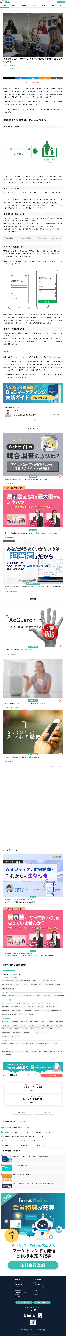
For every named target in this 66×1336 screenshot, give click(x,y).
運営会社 (17, 1294)
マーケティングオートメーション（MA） (30, 1006)
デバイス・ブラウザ (9, 68)
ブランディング (29, 1043)
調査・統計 (52, 1051)
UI (56, 1025)
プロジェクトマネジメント (42, 1043)
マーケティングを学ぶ (20, 1284)
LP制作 (30, 9)
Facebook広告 (14, 1021)
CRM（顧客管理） (16, 1010)
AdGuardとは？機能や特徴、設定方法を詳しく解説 (18, 649)
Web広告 (12, 9)
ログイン (54, 1)
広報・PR (58, 984)
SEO (1, 9)
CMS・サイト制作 (6, 1003)
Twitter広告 (24, 1021)
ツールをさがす (37, 1279)
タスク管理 (54, 1043)
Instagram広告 (34, 1021)
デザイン (57, 1029)
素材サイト (31, 1014)
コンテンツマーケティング (21, 984)
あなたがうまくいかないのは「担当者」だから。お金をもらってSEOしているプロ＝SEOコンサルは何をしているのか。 (33, 587)
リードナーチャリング (29, 995)
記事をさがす (18, 1279)
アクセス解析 (15, 1006)
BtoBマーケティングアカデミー (41, 1287)
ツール (34, 5)
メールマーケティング (7, 984)
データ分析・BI (33, 476)
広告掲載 (35, 1294)
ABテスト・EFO (21, 9)
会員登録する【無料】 (51, 1075)
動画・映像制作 (5, 1006)
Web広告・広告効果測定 (24, 980)
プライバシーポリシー (20, 1292)
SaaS (45, 1051)
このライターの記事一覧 (32, 420)
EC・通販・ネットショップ (56, 1010)
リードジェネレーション (15, 995)
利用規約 (35, 1290)
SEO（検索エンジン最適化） (33, 583)
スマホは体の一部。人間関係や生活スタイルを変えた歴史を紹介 (22, 757)
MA (27, 9)
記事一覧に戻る (22, 1113)
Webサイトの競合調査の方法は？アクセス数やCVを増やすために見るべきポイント (27, 479)
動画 (53, 5)
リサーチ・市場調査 (48, 984)
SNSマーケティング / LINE (12, 708)
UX (61, 1025)
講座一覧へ (33, 1090)
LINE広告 (51, 1021)
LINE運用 (43, 1021)
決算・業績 (33, 1051)
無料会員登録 (25, 1302)
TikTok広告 (14, 1025)
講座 (61, 5)
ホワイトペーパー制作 (47, 1029)
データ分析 (35, 9)
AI (2, 1054)
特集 (13, 5)
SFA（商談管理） (28, 1010)
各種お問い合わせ (19, 1290)
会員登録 (62, 2)
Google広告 (5, 1021)
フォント (24, 1014)
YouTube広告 (5, 1025)
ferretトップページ (44, 1113)
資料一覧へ (33, 1102)
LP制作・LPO (26, 1003)
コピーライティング (34, 1029)
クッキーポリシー (37, 1292)
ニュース (60, 1051)
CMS (16, 9)
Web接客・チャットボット (52, 1003)
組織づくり (12, 1043)
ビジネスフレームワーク (7, 1051)
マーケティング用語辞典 (21, 1287)
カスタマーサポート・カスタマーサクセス (54, 995)
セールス (39, 995)
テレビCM (22, 1025)
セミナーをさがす (19, 1282)
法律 (40, 1051)
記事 (4, 5)
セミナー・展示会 (33, 530)
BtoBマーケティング (35, 984)
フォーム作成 (16, 1003)
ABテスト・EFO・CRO (37, 1003)
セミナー (44, 5)
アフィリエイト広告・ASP (8, 988)
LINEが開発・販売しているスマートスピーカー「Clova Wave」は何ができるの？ (27, 703)
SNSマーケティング (33, 700)
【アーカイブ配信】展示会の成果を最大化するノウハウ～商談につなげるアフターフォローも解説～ (32, 533)
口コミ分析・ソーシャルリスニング (10, 1014)
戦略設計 (4, 995)
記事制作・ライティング (21, 1029)
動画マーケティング (50, 980)
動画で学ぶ (36, 1282)
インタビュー (42, 9)
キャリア (20, 1043)
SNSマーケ (6, 9)
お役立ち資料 (23, 5)
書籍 (27, 1051)
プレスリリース (18, 1296)
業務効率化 (4, 1043)
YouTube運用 (59, 1021)
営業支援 (44, 1010)
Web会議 (37, 1010)
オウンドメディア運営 (7, 1029)
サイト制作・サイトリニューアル (36, 1025)
